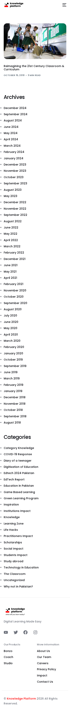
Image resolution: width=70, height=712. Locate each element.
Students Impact (15, 555)
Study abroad (13, 561)
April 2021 (10, 278)
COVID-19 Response (18, 454)
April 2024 (11, 139)
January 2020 (13, 353)
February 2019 (13, 385)
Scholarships (13, 542)
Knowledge (12, 517)
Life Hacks (11, 530)
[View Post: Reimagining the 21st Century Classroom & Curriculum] (35, 41)
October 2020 (14, 297)
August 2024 (13, 120)
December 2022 (15, 202)
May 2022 (10, 234)
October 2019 (13, 360)
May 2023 (10, 196)
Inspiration (11, 504)
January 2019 (13, 391)
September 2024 (15, 114)
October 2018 (13, 410)
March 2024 (12, 146)
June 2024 (11, 127)
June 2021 (11, 265)
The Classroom (14, 574)
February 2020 (14, 347)
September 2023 (15, 183)
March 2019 (12, 378)
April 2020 (11, 334)
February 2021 (13, 284)
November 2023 (15, 171)
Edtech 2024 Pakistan (19, 473)
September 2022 (15, 215)
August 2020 (13, 309)
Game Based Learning (19, 492)
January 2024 (13, 158)
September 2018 (15, 416)
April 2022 (11, 240)
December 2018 (14, 397)
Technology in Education (21, 567)
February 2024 (14, 152)
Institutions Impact (17, 511)
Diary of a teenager (18, 461)
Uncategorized (14, 580)
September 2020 (15, 303)
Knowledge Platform (21, 699)
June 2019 (11, 372)
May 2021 (10, 272)
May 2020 (10, 328)
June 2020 (11, 322)
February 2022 (14, 252)
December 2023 (15, 164)
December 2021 (14, 259)
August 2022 (13, 221)
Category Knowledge (19, 448)
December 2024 (15, 108)
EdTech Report (14, 479)
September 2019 (15, 366)
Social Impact (13, 549)
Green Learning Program (21, 498)
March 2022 (12, 246)
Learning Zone (14, 524)
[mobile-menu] (63, 5)
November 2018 (14, 404)
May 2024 (11, 133)
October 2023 (14, 177)
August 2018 (12, 422)
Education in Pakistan (19, 486)
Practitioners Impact (18, 536)
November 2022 (15, 209)
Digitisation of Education (21, 467)
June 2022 (11, 227)
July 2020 (10, 315)
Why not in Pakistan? (18, 586)
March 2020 (12, 341)
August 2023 (13, 190)
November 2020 (15, 290)
